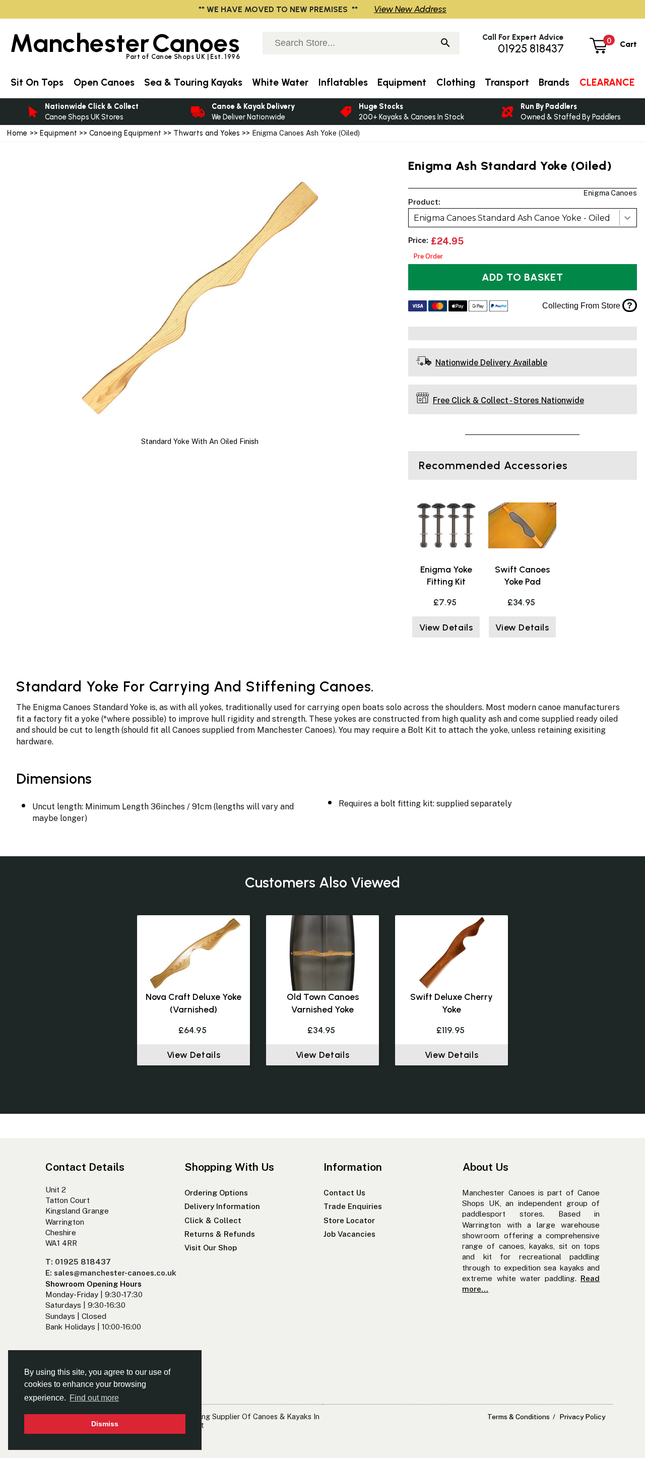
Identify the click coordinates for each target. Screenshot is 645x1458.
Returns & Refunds (219, 1234)
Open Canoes (104, 82)
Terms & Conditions (518, 1417)
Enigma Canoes (610, 192)
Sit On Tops (37, 82)
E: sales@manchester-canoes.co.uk (110, 1273)
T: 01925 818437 (78, 1261)
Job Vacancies (349, 1234)
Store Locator (349, 1220)
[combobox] (522, 217)
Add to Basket (522, 277)
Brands (554, 82)
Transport (507, 82)
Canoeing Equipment (125, 133)
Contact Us (344, 1192)
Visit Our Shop (210, 1247)
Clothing (455, 82)
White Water (280, 82)
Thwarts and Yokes (206, 133)
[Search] (445, 44)
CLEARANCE (606, 82)
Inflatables (343, 82)
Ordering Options (216, 1192)
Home (17, 133)
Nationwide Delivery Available (491, 362)
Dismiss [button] (104, 1424)
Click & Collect (212, 1220)
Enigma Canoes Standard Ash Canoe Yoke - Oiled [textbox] (512, 218)
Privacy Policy (582, 1417)
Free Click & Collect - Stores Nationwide (508, 400)
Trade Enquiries (353, 1206)
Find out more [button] (94, 1397)
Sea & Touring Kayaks (193, 82)
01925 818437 (531, 48)
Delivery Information (222, 1206)
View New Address (410, 9)
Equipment (59, 133)
